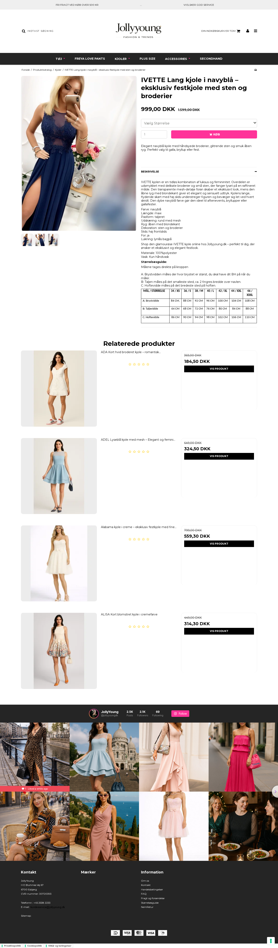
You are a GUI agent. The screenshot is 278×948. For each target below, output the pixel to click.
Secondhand (211, 58)
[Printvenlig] (255, 69)
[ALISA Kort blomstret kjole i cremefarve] (59, 651)
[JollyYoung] (139, 31)
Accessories (176, 59)
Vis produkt (219, 368)
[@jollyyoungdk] (94, 714)
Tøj (59, 59)
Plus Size (147, 58)
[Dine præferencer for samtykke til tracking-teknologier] (271, 941)
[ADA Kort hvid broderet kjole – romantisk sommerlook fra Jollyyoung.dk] (59, 388)
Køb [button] (216, 134)
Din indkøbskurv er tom (218, 30)
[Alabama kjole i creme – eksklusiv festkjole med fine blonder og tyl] (59, 563)
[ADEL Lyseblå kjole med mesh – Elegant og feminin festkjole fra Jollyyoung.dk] (59, 476)
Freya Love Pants (90, 58)
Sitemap (26, 915)
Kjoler (121, 59)
